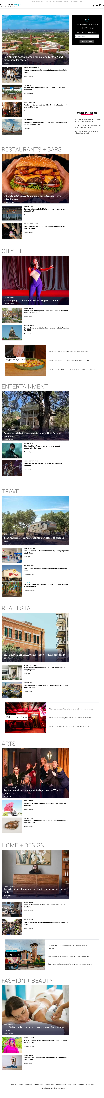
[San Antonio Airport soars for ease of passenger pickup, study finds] (12, 555)
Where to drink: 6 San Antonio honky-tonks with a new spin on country (71, 709)
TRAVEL (12, 491)
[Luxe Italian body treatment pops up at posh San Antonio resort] (35, 1010)
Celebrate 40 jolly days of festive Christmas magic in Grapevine (68, 956)
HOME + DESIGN (23, 845)
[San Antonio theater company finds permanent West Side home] (35, 773)
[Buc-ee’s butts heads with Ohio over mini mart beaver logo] (12, 573)
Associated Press (9, 303)
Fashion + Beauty (55, 6)
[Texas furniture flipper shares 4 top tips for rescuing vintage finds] (35, 875)
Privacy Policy (90, 1084)
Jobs (69, 1084)
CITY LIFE (14, 251)
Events (63, 6)
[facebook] (94, 5)
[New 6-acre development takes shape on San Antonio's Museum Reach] (12, 315)
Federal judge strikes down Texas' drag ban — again (31, 300)
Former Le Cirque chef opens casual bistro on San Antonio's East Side (88, 126)
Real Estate (73, 2)
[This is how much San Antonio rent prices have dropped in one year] (35, 638)
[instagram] (100, 5)
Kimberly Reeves (28, 93)
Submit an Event (38, 1084)
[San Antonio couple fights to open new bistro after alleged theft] (12, 213)
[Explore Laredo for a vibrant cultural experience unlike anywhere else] (12, 589)
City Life (48, 2)
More (68, 6)
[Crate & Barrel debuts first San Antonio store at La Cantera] (12, 909)
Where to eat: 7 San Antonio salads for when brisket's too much (69, 360)
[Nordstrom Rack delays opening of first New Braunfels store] (12, 927)
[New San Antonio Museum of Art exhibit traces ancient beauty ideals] (12, 825)
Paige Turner (27, 469)
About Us (13, 1084)
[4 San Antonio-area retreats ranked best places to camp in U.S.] (35, 521)
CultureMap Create (29, 590)
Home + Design (44, 6)
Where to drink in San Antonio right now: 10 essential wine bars (69, 726)
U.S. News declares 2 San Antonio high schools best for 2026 (87, 132)
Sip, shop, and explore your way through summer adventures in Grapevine (68, 947)
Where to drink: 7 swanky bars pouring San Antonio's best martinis (70, 718)
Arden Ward (7, 63)
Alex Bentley (27, 128)
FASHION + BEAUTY (27, 980)
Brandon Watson (29, 76)
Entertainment (57, 2)
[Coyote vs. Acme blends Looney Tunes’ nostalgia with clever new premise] (12, 127)
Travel (66, 2)
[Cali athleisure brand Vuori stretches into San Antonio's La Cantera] (12, 1062)
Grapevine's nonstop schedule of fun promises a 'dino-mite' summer (70, 964)
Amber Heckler (28, 334)
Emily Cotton (7, 895)
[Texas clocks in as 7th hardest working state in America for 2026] (12, 332)
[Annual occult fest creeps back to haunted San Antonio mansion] (35, 416)
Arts (80, 2)
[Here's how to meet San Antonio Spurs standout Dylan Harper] (12, 75)
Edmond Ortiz (7, 796)
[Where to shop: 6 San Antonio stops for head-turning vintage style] (12, 1045)
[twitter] (97, 5)
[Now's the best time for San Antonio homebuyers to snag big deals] (12, 672)
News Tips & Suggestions (25, 1084)
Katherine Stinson (9, 202)
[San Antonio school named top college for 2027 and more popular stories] (35, 40)
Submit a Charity (49, 1084)
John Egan (27, 556)
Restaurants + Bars (38, 2)
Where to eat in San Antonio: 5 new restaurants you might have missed (71, 369)
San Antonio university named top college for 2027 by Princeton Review (88, 120)
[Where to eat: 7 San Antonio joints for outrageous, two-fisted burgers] (35, 179)
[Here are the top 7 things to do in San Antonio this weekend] (12, 468)
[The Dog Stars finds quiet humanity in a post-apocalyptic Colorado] (12, 451)
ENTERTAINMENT (25, 386)
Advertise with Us (61, 1084)
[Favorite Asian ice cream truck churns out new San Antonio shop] (12, 231)
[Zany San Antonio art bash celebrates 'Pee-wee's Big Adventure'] (12, 808)
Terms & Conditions (78, 1084)
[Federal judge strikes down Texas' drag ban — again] (35, 281)
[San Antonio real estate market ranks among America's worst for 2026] (12, 690)
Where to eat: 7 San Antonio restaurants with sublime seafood (69, 352)
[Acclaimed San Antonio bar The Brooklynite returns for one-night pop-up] (12, 110)
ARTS (9, 743)
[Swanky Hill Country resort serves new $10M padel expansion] (12, 92)
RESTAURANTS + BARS (32, 149)
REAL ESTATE (19, 608)
